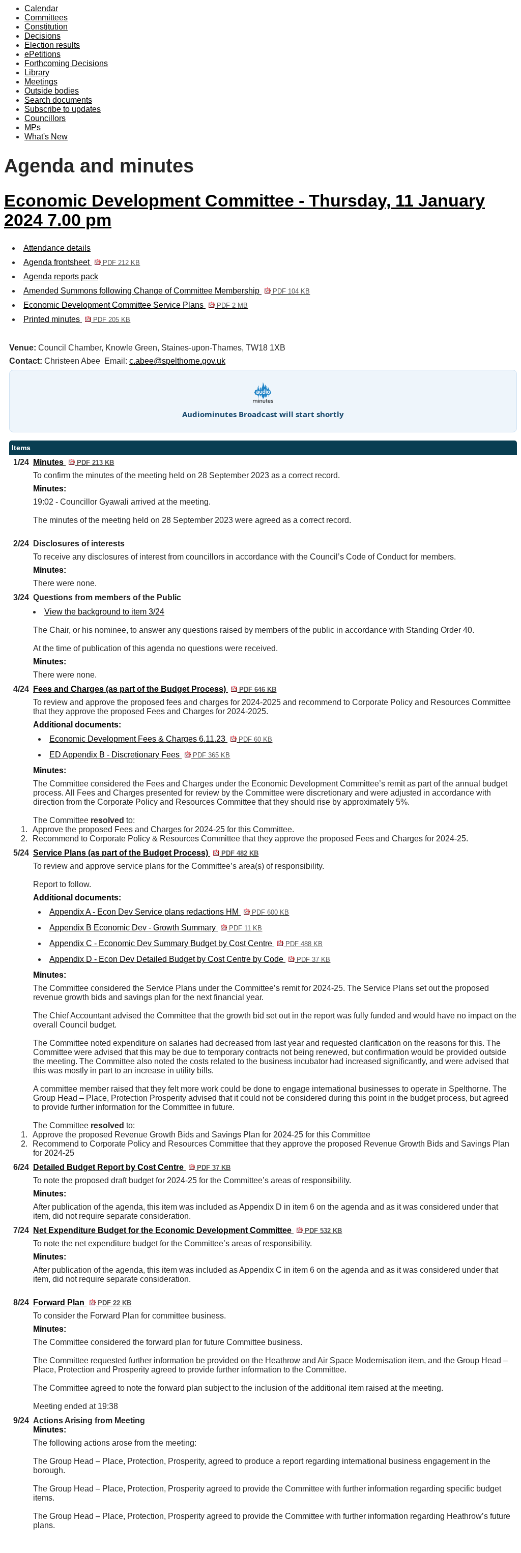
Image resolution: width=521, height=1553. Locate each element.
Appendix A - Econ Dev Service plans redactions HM (169, 911)
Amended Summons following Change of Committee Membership (166, 290)
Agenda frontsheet (81, 262)
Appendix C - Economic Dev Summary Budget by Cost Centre (186, 943)
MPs (32, 127)
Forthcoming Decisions (66, 63)
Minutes (73, 462)
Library (36, 72)
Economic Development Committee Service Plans (135, 305)
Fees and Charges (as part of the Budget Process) (154, 689)
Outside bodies (51, 90)
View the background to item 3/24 (104, 611)
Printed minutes (76, 319)
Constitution (46, 26)
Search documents (58, 100)
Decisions (42, 36)
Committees (46, 17)
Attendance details (57, 248)
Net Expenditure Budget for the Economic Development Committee (187, 1230)
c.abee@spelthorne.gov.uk (177, 361)
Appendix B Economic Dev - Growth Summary (155, 927)
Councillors (45, 118)
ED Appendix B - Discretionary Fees (139, 754)
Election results (52, 45)
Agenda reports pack (60, 276)
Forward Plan (82, 1302)
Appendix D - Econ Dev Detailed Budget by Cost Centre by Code (189, 959)
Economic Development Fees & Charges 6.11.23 (160, 739)
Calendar (41, 8)
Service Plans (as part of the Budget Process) (145, 852)
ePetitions (42, 54)
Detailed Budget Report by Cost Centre (131, 1167)
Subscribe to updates (62, 109)
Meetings (40, 81)
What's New (46, 136)
